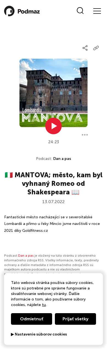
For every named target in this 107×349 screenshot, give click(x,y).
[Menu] (97, 11)
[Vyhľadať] (80, 11)
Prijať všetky (75, 318)
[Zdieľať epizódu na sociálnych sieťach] (85, 48)
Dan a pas (62, 158)
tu (44, 304)
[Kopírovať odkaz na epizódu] (96, 48)
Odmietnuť (31, 318)
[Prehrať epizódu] (53, 126)
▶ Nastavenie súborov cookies (39, 334)
